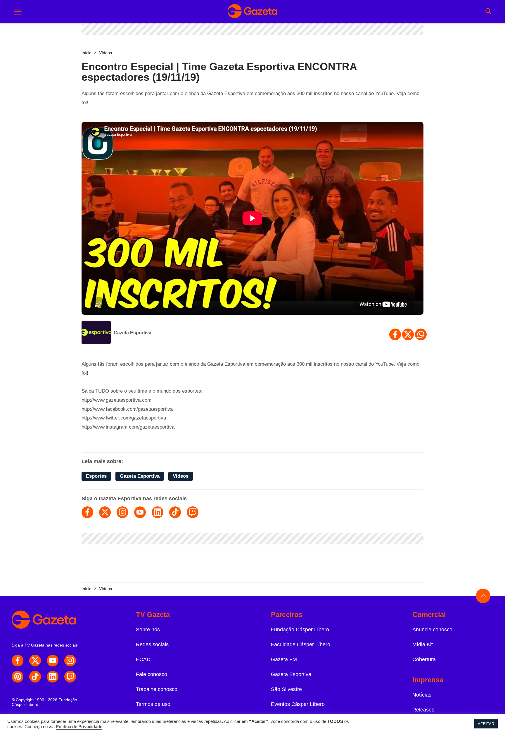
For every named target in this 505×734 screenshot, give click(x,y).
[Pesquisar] (488, 11)
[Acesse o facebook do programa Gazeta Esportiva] (87, 512)
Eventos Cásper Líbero (298, 704)
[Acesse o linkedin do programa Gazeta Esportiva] (157, 512)
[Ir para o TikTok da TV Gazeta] (35, 677)
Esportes (96, 476)
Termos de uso (153, 704)
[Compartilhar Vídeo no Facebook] (395, 334)
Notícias (421, 695)
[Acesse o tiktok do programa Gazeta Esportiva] (175, 512)
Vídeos (180, 476)
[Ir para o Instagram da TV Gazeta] (70, 660)
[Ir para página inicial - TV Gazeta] (252, 11)
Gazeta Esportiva (132, 332)
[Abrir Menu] (18, 12)
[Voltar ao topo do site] (483, 596)
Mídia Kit (422, 644)
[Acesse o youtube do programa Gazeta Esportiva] (140, 512)
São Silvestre (286, 689)
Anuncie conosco (432, 629)
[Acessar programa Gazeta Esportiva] (96, 333)
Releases (423, 710)
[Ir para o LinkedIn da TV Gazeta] (52, 677)
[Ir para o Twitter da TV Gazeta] (35, 660)
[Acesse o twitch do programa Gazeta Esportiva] (192, 512)
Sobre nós (148, 629)
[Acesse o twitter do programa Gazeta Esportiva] (105, 512)
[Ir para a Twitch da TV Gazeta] (70, 677)
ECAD (143, 659)
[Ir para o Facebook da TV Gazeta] (17, 660)
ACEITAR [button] (486, 724)
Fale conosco (151, 674)
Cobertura (424, 659)
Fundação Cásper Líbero (300, 629)
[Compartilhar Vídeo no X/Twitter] (408, 334)
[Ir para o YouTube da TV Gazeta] (52, 660)
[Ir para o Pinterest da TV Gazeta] (17, 677)
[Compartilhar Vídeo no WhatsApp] (421, 334)
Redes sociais (152, 644)
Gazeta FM (284, 659)
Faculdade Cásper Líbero (300, 644)
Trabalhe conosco (156, 689)
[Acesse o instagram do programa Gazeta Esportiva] (122, 512)
